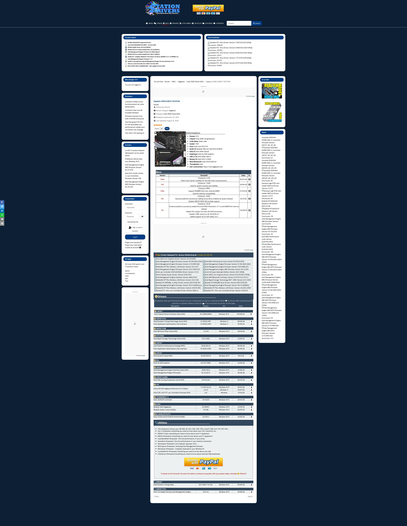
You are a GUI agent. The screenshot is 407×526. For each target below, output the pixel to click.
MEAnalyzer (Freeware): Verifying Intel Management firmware (180, 446)
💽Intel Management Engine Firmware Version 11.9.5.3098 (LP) (226, 266)
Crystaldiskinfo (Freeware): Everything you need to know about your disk (184, 451)
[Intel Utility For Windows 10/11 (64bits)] (251, 484)
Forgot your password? (133, 242)
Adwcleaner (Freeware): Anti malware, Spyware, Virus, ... (178, 443)
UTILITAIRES (186, 23)
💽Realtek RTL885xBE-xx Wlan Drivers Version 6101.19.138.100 (177, 282)
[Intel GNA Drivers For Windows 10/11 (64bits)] (251, 380)
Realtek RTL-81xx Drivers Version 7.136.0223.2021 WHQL (231, 42)
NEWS (151, 23)
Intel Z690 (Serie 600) (172, 114)
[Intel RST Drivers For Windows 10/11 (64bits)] (251, 338)
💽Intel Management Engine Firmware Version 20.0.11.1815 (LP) (177, 269)
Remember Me (133, 222)
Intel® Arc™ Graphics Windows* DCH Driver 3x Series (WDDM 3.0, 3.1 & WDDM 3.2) (153, 57)
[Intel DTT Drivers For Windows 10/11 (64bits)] (251, 321)
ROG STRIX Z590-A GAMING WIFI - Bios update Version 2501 (146, 66)
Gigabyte (172, 110)
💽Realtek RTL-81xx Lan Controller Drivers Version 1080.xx (176, 290)
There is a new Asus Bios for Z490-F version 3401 (143, 63)
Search (257, 23)
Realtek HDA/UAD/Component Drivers (139, 42)
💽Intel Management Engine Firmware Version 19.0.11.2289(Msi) (226, 285)
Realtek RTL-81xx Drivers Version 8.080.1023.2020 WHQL (231, 47)
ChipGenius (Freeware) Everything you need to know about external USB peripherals (189, 454)
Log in (135, 237)
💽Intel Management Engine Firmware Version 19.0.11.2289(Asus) (178, 285)
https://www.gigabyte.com (213, 166)
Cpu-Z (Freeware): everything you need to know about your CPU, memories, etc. (187, 431)
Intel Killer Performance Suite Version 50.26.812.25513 (270, 239)
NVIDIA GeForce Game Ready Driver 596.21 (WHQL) (144, 54)
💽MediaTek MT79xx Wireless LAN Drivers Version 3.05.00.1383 (177, 288)
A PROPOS (220, 23)
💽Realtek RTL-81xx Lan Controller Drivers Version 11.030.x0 (225, 290)
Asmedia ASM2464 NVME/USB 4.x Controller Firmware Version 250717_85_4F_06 (271, 141)
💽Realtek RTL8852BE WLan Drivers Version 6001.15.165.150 (225, 282)
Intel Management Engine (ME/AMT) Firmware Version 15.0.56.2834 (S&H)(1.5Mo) (272, 258)
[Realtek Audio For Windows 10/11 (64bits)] (251, 407)
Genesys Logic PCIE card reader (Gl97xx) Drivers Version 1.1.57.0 (270, 186)
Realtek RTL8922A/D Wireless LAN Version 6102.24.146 (269, 203)
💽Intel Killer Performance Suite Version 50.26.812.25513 (223, 261)
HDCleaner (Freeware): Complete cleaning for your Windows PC (181, 449)
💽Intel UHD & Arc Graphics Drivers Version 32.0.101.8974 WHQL (226, 274)
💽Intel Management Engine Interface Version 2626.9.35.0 (175, 277)
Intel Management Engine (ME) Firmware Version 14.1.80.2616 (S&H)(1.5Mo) (271, 280)
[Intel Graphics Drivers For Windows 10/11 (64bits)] (251, 363)
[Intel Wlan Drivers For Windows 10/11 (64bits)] (251, 416)
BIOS (167, 23)
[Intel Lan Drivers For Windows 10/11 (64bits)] (251, 387)
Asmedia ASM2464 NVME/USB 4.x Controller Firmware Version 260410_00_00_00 (271, 164)
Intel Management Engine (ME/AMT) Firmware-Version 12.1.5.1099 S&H (271, 323)
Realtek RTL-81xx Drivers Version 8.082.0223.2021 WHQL (231, 52)
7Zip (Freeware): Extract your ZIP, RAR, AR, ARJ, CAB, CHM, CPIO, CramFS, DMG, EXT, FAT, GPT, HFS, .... (194, 429)
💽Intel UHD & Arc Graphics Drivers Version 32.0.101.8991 (175, 258)
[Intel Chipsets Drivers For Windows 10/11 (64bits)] (251, 314)
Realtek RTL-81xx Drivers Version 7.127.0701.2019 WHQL (231, 58)
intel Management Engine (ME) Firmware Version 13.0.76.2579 (271, 221)
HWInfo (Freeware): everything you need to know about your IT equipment (185, 436)
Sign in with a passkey (137, 229)
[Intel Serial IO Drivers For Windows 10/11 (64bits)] (251, 355)
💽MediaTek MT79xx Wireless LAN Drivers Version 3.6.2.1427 (176, 266)
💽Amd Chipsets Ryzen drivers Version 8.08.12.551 (172, 274)
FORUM (159, 23)
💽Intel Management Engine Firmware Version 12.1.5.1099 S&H (177, 264)
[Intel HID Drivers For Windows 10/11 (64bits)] (251, 331)
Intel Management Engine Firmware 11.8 (140, 59)
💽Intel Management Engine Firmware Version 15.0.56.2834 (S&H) (178, 261)
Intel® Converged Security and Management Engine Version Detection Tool (151, 61)
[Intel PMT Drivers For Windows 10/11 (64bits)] (251, 345)
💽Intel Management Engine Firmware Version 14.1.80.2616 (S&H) (227, 264)
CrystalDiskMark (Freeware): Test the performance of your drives (181, 438)
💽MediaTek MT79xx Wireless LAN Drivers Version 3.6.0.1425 (176, 280)
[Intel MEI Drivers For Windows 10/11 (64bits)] (251, 370)
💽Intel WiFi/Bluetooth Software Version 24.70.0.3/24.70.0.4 (225, 277)
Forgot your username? (133, 245)
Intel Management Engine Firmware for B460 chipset (144, 52)
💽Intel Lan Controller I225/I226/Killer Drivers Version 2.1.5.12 (176, 272)
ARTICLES (198, 23)
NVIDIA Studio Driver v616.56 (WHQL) (139, 47)
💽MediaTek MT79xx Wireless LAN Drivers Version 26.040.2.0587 (227, 288)
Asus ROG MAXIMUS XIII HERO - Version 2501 (142, 45)
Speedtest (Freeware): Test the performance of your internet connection (184, 441)
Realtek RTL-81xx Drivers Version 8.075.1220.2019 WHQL (231, 63)
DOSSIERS (209, 23)
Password (128, 212)
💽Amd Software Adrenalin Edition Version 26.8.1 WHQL (224, 272)
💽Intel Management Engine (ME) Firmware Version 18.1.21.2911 (225, 269)
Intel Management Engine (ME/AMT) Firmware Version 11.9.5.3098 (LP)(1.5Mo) (271, 301)
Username (129, 203)
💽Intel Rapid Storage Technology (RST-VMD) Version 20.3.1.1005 (227, 280)
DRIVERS (175, 23)
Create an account (132, 247)
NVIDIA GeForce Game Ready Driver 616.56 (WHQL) (144, 49)
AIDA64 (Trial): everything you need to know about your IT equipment (183, 433)
